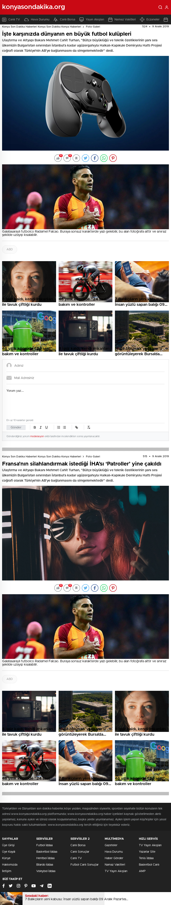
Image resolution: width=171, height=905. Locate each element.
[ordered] (59, 427)
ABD (9, 249)
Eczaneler (153, 19)
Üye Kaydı (8, 851)
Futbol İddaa (44, 845)
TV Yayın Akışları (116, 871)
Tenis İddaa (146, 858)
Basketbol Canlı (149, 864)
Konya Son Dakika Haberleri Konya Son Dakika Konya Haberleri (41, 26)
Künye (6, 858)
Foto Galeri (93, 26)
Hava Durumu (40, 19)
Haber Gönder (114, 858)
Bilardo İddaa (44, 864)
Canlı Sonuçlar (79, 851)
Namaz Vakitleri (125, 19)
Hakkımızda (9, 864)
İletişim (6, 871)
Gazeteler (111, 845)
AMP (142, 871)
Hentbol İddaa (45, 858)
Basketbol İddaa (46, 851)
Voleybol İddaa (45, 871)
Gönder (16, 427)
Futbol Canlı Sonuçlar (84, 864)
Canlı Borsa (67, 19)
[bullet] (64, 427)
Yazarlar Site (147, 851)
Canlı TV (14, 19)
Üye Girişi (8, 845)
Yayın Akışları (95, 19)
